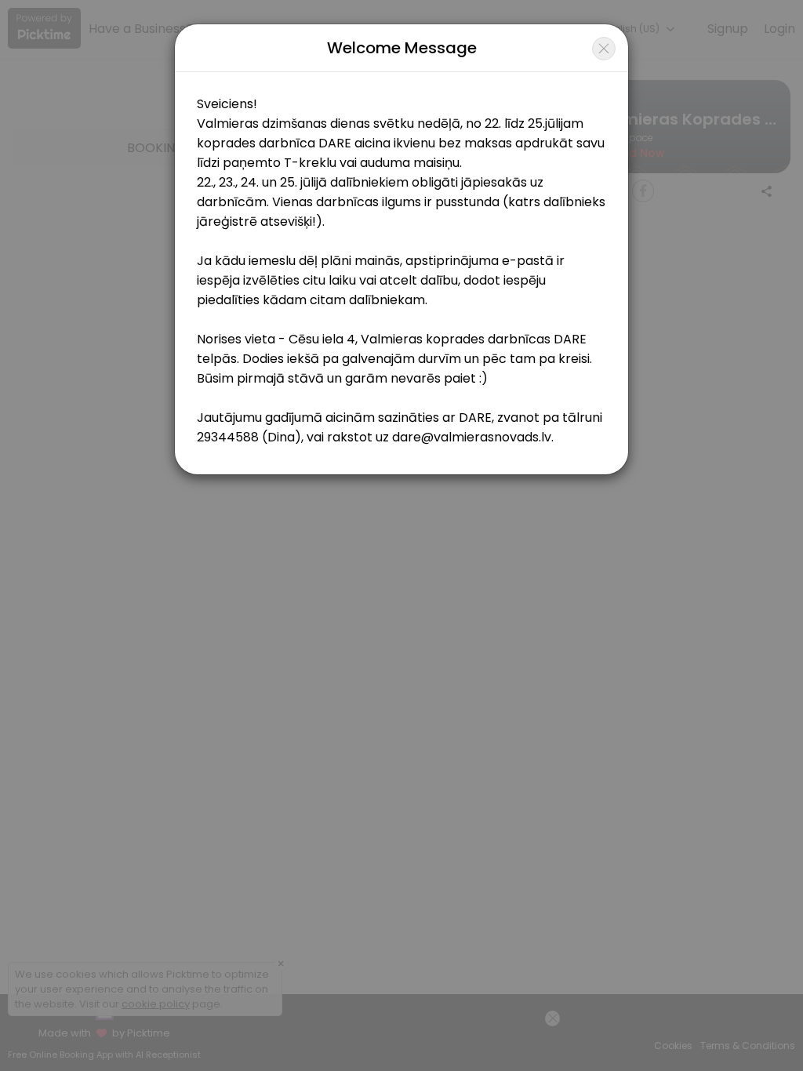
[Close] (604, 48)
